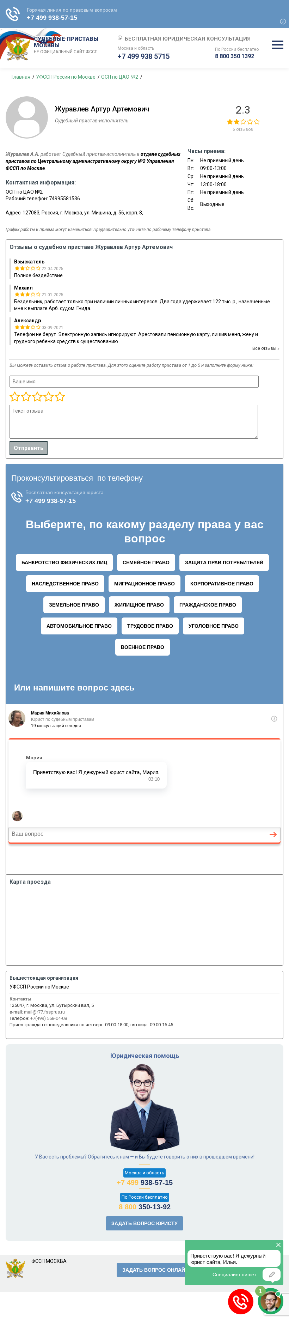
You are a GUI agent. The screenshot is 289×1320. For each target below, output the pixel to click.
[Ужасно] (15, 397)
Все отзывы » (265, 348)
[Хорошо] (37, 397)
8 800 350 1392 (234, 56)
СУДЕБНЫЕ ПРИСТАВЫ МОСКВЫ (66, 45)
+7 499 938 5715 (144, 56)
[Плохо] (25, 397)
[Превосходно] (59, 397)
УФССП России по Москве (39, 987)
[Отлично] (48, 397)
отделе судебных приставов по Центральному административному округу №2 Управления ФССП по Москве (93, 161)
